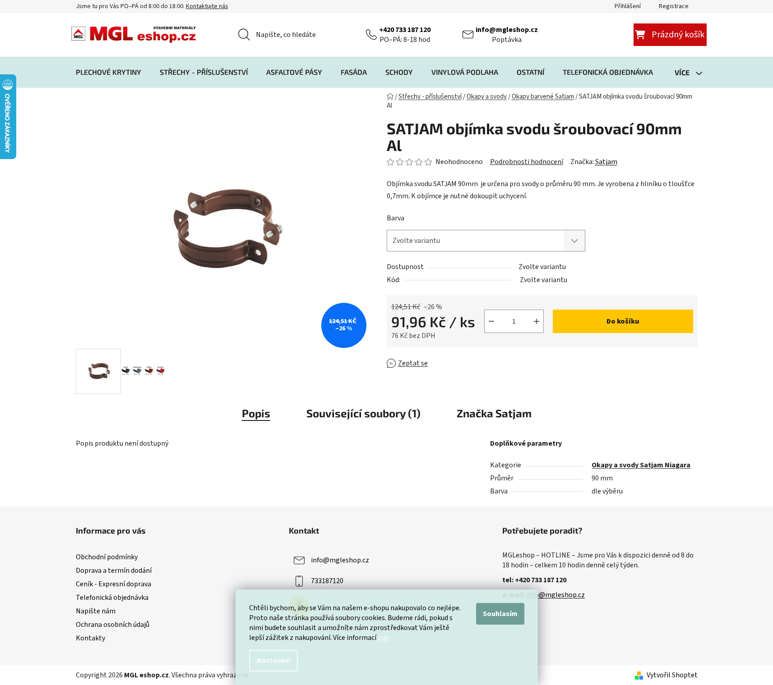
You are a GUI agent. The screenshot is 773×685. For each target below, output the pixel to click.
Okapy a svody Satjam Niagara (641, 465)
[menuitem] (108, 72)
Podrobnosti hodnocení (526, 162)
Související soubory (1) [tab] (363, 413)
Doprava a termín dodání (114, 570)
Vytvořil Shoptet (672, 675)
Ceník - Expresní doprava (113, 584)
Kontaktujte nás (207, 6)
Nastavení (273, 661)
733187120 (327, 581)
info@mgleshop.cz (507, 30)
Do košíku (622, 321)
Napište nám (96, 611)
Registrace (674, 6)
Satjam (606, 162)
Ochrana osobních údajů (112, 625)
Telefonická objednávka (112, 598)
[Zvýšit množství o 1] (536, 321)
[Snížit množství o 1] (491, 321)
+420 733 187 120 (404, 30)
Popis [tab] (256, 413)
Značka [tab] (494, 413)
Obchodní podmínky (107, 557)
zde (383, 638)
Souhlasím (500, 614)
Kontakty (90, 638)
